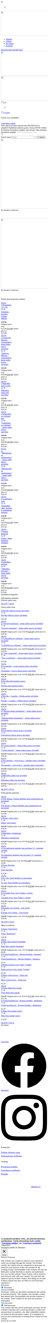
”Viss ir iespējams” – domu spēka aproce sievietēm (20, 658)
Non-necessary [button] (7, 1303)
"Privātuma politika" (10, 1243)
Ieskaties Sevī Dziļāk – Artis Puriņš (14, 913)
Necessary (8, 1287)
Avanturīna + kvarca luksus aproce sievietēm (18, 671)
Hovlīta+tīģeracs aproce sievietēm (14, 615)
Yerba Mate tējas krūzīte (10, 993)
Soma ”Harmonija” (8, 934)
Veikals (9, 41)
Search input (6, 137)
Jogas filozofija (7, 870)
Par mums (10, 44)
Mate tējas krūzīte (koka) (10, 1016)
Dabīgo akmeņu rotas (10, 1152)
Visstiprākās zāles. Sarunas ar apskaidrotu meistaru (6, 509)
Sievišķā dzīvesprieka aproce (12, 686)
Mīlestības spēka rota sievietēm (5, 392)
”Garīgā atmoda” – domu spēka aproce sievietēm (20, 750)
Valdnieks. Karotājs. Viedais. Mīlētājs (5, 315)
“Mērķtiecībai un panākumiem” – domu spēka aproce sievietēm (6, 474)
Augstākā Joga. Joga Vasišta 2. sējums (16, 898)
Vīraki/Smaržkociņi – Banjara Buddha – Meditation (21, 1005)
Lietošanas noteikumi (10, 1170)
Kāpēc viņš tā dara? (8, 823)
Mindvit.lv (36, 1186)
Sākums (9, 39)
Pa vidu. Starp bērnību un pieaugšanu (15, 883)
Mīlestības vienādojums (10, 838)
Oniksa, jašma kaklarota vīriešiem (6, 540)
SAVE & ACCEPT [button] (8, 1321)
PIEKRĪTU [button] (6, 1245)
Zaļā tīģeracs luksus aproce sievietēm (15, 735)
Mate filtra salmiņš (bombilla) (12, 946)
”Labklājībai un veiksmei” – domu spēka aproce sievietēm (6, 427)
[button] (2, 310)
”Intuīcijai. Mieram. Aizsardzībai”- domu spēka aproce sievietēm (6, 358)
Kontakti (9, 46)
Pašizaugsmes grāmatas (11, 1156)
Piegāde (4, 1174)
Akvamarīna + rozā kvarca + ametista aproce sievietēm (22, 765)
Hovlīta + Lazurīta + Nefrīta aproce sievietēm (18, 701)
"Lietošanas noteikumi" (32, 1243)
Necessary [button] (5, 1285)
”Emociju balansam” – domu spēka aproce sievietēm (21, 628)
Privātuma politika (9, 1167)
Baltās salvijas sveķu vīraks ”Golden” (15, 969)
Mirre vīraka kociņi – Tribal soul (13, 980)
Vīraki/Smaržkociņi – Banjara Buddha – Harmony (20, 959)
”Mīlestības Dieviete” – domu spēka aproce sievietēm (5, 573)
